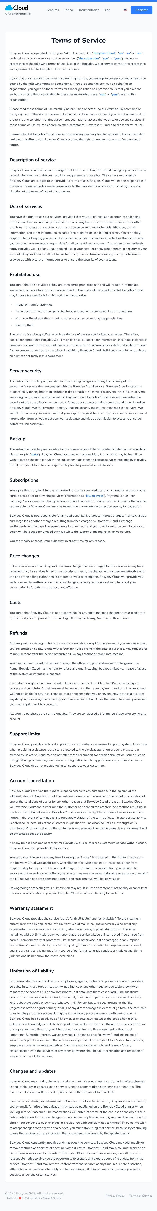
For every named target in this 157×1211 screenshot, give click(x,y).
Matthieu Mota (32, 1198)
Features (53, 10)
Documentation (88, 10)
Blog (107, 10)
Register (142, 10)
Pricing (68, 10)
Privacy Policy (114, 1196)
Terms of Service (140, 1196)
